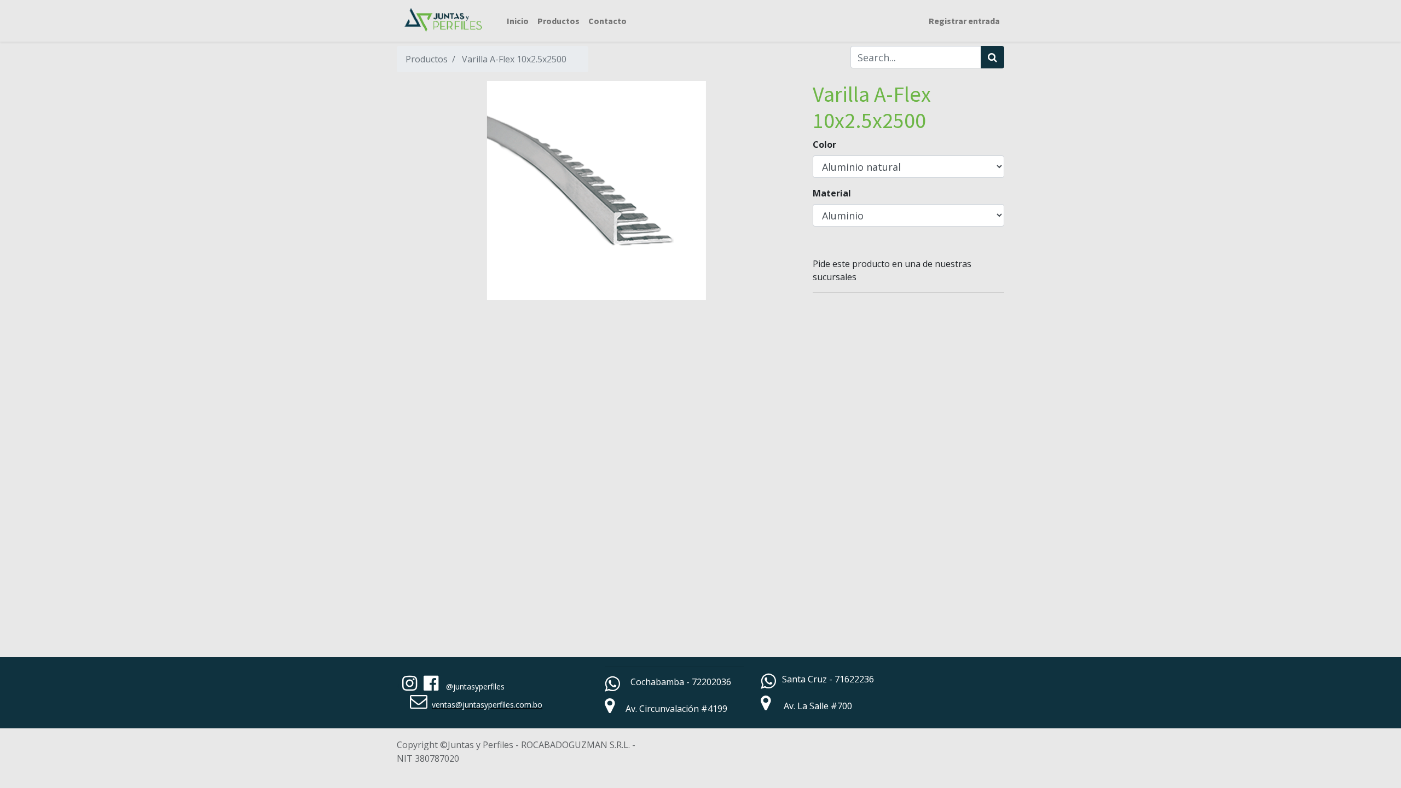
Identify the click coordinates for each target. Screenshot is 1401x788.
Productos (427, 59)
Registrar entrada (964, 20)
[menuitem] (517, 21)
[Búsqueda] (992, 57)
